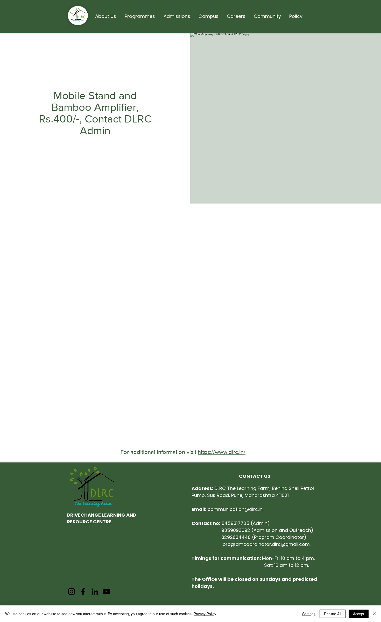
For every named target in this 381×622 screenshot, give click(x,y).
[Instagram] (71, 591)
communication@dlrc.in (227, 509)
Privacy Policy (205, 613)
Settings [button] (308, 613)
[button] (105, 14)
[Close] (375, 614)
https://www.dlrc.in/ (221, 452)
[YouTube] (106, 591)
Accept (358, 613)
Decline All (332, 613)
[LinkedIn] (94, 591)
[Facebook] (83, 591)
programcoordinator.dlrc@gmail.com (266, 544)
